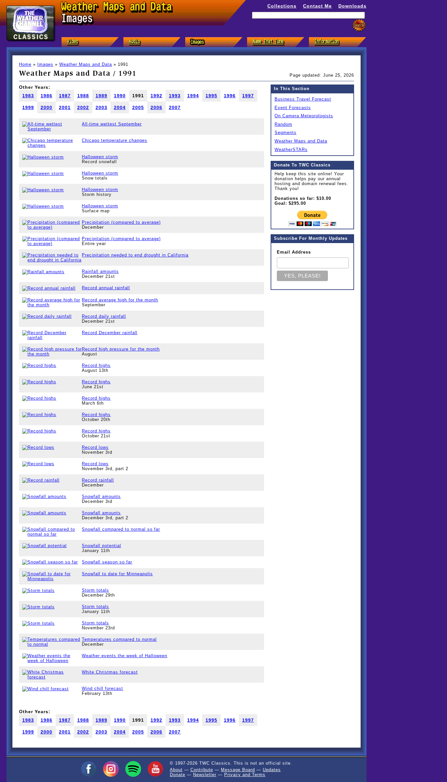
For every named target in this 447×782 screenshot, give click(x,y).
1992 (156, 95)
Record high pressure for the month (121, 349)
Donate (177, 774)
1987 (65, 95)
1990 (120, 95)
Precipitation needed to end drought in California (135, 255)
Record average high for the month (120, 299)
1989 (101, 95)
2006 (156, 107)
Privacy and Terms (244, 774)
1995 (211, 95)
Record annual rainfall (106, 287)
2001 (65, 107)
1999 (28, 107)
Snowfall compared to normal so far (121, 529)
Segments (285, 132)
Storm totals (95, 590)
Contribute (201, 769)
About (176, 769)
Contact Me (317, 6)
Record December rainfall (109, 332)
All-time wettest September (112, 124)
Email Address (294, 252)
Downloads (352, 6)
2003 (101, 107)
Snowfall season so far (107, 562)
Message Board (238, 769)
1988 (83, 95)
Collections (281, 6)
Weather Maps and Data (85, 64)
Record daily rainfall (104, 316)
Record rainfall (98, 480)
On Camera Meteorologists (304, 115)
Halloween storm (100, 156)
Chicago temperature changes (114, 140)
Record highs (96, 365)
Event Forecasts (293, 107)
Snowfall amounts (101, 496)
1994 (193, 95)
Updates (272, 769)
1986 (46, 95)
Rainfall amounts (100, 271)
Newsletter (204, 774)
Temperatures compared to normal (119, 639)
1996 (230, 95)
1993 (175, 95)
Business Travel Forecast (303, 99)
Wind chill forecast (102, 688)
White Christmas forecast (110, 672)
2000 (46, 107)
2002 (83, 107)
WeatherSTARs (291, 149)
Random (283, 124)
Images (45, 64)
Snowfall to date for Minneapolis (117, 573)
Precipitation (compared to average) (121, 222)
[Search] (359, 25)
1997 (248, 95)
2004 (120, 107)
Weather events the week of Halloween (124, 655)
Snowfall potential (101, 545)
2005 (138, 107)
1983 (28, 95)
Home (25, 64)
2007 (175, 107)
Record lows (95, 447)
